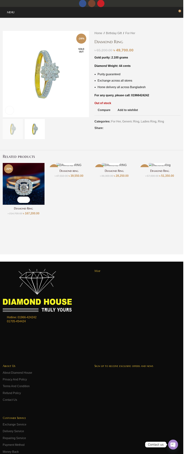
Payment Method (14, 444)
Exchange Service (14, 424)
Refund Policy (12, 393)
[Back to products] (174, 33)
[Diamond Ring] (24, 184)
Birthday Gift (114, 33)
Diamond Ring (23, 208)
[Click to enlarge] (9, 110)
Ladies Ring (148, 121)
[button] (20, 200)
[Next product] (178, 33)
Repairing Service (14, 438)
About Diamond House (17, 372)
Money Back (11, 451)
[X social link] (110, 128)
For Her (130, 33)
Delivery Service (13, 431)
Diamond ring (69, 171)
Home (98, 33)
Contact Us (10, 399)
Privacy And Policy (15, 379)
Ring (161, 121)
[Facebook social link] (106, 128)
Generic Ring (130, 121)
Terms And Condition (16, 386)
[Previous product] (169, 33)
